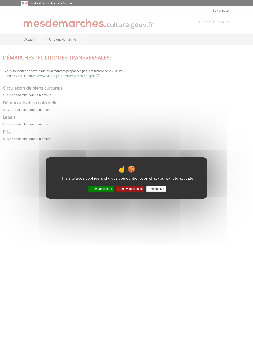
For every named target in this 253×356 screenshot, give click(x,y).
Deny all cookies (131, 188)
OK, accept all (102, 188)
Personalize (156, 188)
